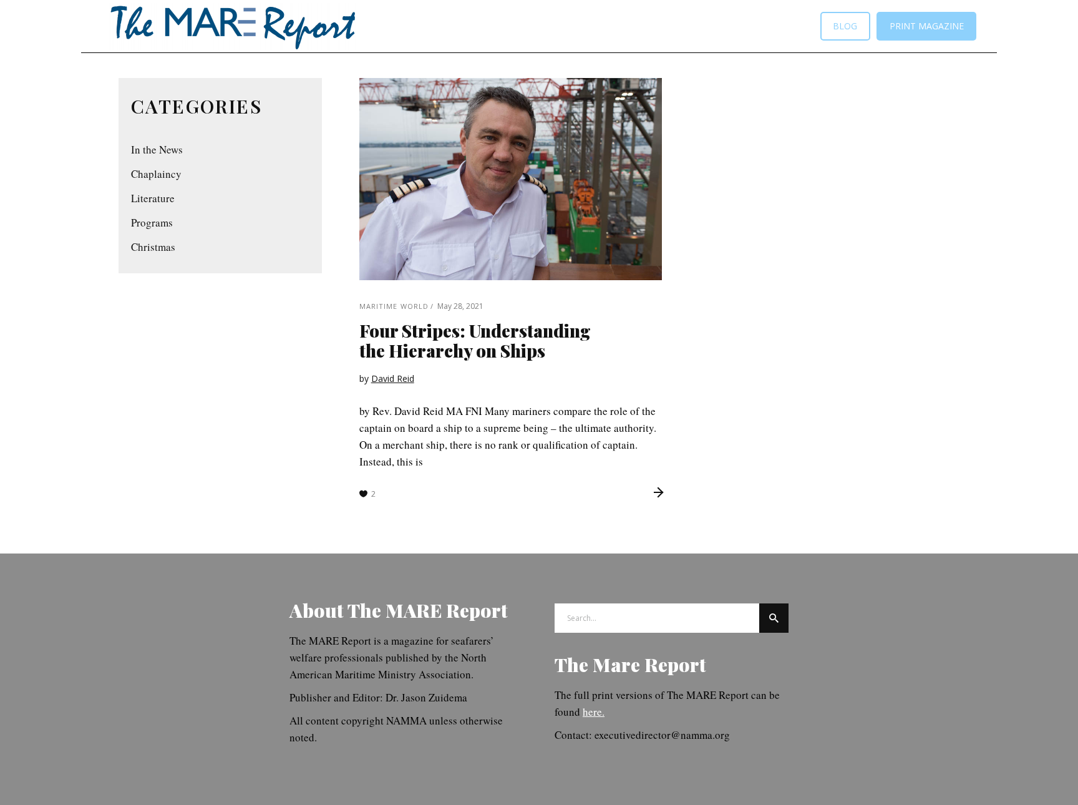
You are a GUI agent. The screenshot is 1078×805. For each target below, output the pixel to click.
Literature (153, 198)
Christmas (153, 247)
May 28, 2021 (460, 306)
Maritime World (394, 306)
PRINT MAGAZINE (927, 26)
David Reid (392, 378)
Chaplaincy (156, 174)
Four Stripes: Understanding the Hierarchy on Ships (475, 340)
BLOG (845, 26)
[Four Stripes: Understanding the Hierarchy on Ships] (511, 179)
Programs (152, 222)
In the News (157, 149)
